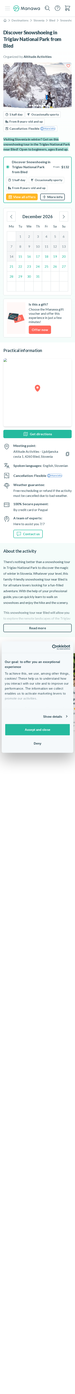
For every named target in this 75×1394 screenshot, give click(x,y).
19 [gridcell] (55, 256)
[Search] (47, 8)
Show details (52, 716)
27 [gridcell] (64, 266)
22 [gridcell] (20, 266)
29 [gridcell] (20, 276)
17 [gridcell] (38, 256)
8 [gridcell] (20, 246)
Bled (52, 20)
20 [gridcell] (64, 256)
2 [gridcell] (29, 236)
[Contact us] (57, 8)
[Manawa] (26, 8)
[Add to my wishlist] (68, 65)
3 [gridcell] (38, 236)
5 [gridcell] (55, 236)
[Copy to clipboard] (67, 454)
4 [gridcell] (46, 236)
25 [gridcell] (46, 266)
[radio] (37, 180)
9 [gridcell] (29, 246)
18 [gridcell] (46, 256)
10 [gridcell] (38, 246)
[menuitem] (67, 8)
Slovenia (39, 20)
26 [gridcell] (55, 266)
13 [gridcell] (64, 246)
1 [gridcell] (20, 236)
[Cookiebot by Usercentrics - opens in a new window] (53, 647)
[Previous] (11, 216)
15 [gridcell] (20, 256)
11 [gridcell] (46, 246)
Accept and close (37, 729)
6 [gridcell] (64, 236)
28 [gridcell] (11, 276)
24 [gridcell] (38, 266)
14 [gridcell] (11, 256)
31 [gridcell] (38, 276)
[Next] (63, 216)
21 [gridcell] (11, 266)
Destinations (20, 20)
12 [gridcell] (55, 246)
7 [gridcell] (11, 246)
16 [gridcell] (29, 256)
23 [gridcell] (29, 266)
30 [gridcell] (29, 276)
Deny (37, 743)
